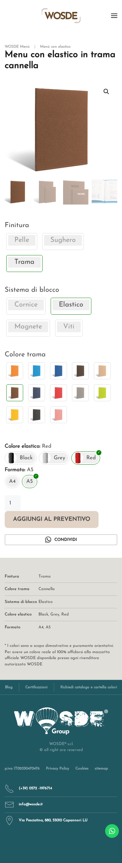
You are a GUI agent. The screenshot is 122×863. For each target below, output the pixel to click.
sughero (63, 240)
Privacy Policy (57, 768)
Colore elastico (22, 446)
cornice (26, 304)
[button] (114, 15)
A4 (40, 627)
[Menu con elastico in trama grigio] (80, 392)
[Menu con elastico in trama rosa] (58, 414)
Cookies (82, 768)
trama (44, 576)
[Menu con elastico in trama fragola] (58, 392)
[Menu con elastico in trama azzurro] (36, 370)
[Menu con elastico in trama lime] (102, 392)
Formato (14, 469)
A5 (48, 627)
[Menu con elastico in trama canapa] (102, 370)
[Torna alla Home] (61, 15)
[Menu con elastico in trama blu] (58, 370)
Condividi (65, 540)
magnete (28, 326)
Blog (9, 687)
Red (65, 614)
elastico (45, 602)
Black (43, 614)
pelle (21, 240)
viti (68, 326)
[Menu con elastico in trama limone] (14, 414)
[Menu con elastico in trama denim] (36, 392)
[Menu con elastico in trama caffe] (80, 370)
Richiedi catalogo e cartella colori (88, 687)
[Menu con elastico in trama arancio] (14, 370)
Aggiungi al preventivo (51, 519)
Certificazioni (36, 687)
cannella (46, 589)
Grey (54, 614)
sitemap (101, 768)
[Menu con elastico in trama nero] (36, 414)
